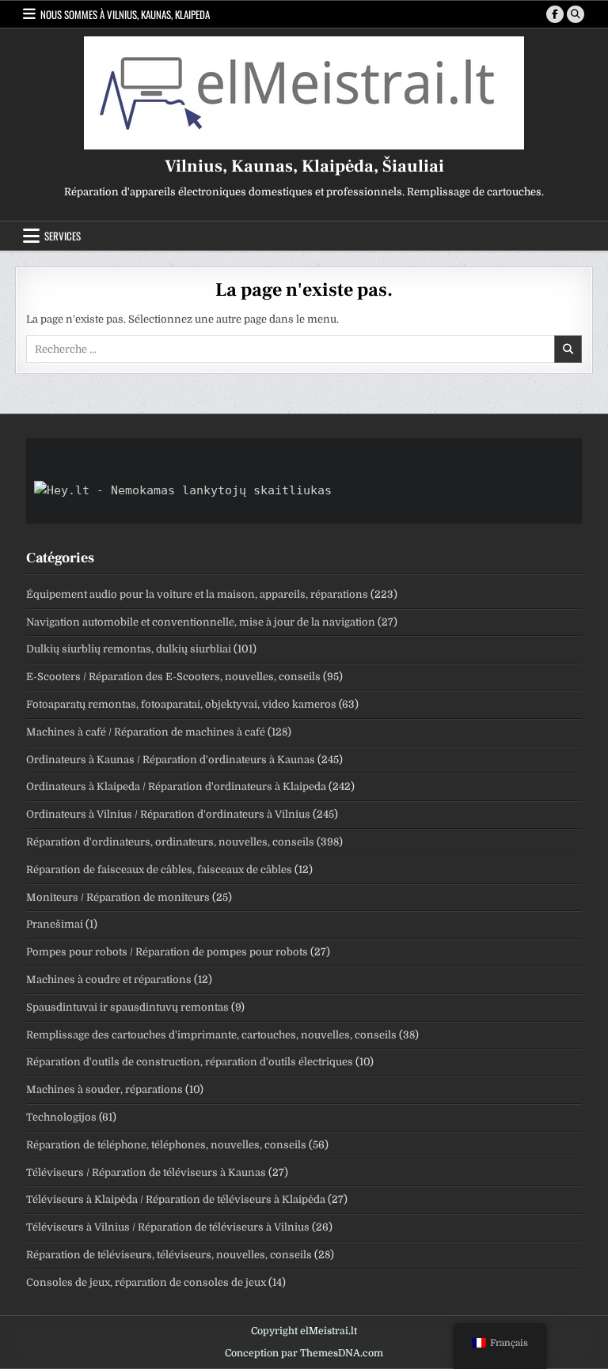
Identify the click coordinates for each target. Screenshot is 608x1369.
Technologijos (61, 1117)
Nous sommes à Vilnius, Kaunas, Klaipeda (125, 14)
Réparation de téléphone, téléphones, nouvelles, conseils (166, 1145)
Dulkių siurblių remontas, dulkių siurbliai (128, 649)
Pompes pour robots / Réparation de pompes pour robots (167, 952)
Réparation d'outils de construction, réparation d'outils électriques (189, 1062)
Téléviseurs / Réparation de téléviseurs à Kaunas (146, 1172)
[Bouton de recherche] (575, 14)
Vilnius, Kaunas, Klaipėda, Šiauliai (304, 166)
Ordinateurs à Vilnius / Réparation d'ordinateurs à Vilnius (168, 814)
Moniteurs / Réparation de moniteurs (118, 897)
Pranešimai (54, 924)
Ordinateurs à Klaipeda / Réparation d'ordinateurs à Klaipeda (176, 786)
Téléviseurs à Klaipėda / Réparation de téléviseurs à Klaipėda (175, 1199)
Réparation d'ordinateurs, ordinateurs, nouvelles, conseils (170, 842)
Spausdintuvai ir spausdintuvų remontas (127, 1007)
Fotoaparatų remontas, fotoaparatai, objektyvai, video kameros (181, 704)
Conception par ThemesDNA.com (304, 1353)
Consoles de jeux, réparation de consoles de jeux (146, 1282)
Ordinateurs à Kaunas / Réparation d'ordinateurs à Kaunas (170, 760)
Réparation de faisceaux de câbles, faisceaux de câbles (159, 869)
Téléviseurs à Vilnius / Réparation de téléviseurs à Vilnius (168, 1227)
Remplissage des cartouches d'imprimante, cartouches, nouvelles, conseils (211, 1035)
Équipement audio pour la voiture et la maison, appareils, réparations (197, 594)
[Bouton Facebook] (555, 14)
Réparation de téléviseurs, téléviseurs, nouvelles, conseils (169, 1255)
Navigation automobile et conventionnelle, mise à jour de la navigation (200, 622)
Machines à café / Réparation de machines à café (145, 732)
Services (62, 236)
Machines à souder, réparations (104, 1089)
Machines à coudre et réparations (109, 979)
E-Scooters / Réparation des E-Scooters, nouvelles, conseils (173, 677)
